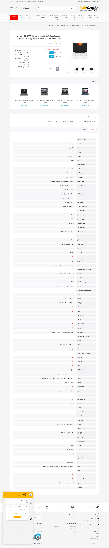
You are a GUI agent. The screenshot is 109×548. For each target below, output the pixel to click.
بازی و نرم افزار (28, 16)
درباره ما (21, 1)
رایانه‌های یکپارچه (90, 16)
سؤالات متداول (33, 1)
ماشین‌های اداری (72, 16)
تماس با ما (16, 1)
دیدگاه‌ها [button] (84, 129)
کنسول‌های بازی (64, 16)
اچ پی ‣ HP (52, 43)
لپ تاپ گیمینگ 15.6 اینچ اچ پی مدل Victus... (85, 101)
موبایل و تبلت (80, 16)
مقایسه (50, 69)
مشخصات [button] (92, 129)
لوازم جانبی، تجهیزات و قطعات (39, 16)
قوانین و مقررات (27, 1)
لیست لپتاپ (14, 17)
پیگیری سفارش (40, 1)
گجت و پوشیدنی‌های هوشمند (53, 16)
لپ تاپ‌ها (96, 16)
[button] (16, 8)
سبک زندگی (21, 16)
